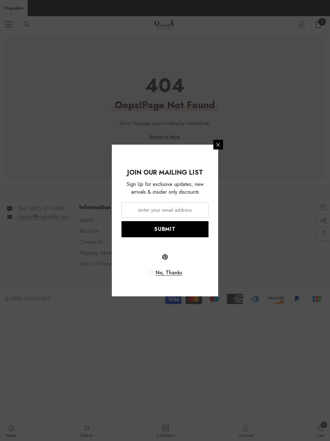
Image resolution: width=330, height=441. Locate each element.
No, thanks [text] (169, 272)
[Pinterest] (165, 257)
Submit (165, 229)
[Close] (218, 144)
